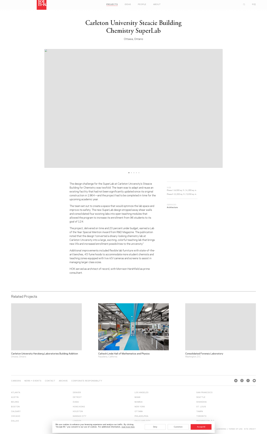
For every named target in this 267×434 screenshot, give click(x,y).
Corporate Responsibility (86, 380)
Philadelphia (141, 416)
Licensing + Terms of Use (230, 429)
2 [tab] (131, 172)
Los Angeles (142, 392)
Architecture (172, 207)
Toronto (201, 416)
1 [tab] (128, 172)
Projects (112, 4)
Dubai (76, 401)
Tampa (199, 411)
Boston (15, 406)
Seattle (200, 397)
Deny (155, 427)
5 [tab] (138, 172)
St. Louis (201, 406)
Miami (137, 397)
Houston (78, 411)
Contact (50, 380)
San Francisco (204, 392)
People (142, 4)
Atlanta (15, 392)
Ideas (128, 4)
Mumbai (139, 401)
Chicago (15, 416)
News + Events (32, 380)
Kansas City (79, 416)
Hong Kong (79, 406)
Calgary (16, 411)
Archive (63, 380)
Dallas (15, 420)
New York (140, 406)
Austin (15, 397)
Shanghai (201, 401)
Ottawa (139, 411)
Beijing (15, 401)
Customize (178, 427)
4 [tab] (136, 172)
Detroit (77, 397)
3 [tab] (133, 172)
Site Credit (250, 429)
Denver (77, 392)
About (157, 4)
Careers (16, 380)
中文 (254, 4)
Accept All (201, 427)
